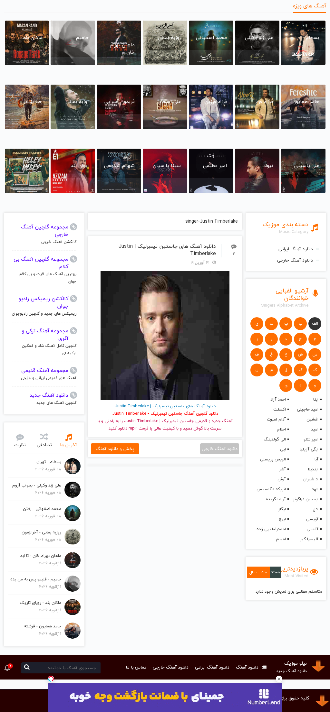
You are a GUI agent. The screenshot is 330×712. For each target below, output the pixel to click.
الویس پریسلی (273, 459)
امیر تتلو (311, 439)
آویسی (312, 518)
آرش (281, 479)
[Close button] (279, 679)
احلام (281, 429)
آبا (316, 459)
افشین (312, 419)
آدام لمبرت (276, 419)
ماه (264, 572)
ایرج (282, 518)
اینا (315, 399)
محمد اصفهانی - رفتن (42, 508)
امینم (281, 538)
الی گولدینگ (275, 439)
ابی (283, 449)
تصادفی (44, 445)
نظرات (20, 445)
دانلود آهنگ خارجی (295, 260)
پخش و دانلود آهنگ (115, 449)
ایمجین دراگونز (305, 499)
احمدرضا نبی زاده (271, 528)
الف (315, 323)
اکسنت (279, 409)
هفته (275, 572)
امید (314, 429)
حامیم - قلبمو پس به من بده (35, 579)
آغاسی (312, 528)
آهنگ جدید (222, 420)
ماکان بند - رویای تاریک (40, 602)
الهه (315, 489)
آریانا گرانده (276, 499)
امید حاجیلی (307, 409)
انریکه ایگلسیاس (271, 489)
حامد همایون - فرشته (42, 626)
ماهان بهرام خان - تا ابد (40, 555)
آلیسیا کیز (309, 538)
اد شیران (310, 479)
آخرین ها (68, 445)
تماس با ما (136, 667)
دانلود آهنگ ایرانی (295, 249)
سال (253, 572)
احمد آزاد (278, 399)
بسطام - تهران (48, 461)
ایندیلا (313, 469)
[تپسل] (51, 679)
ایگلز (282, 509)
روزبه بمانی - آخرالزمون (41, 532)
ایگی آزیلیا (309, 449)
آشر (282, 469)
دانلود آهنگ (247, 667)
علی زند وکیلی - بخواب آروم (36, 485)
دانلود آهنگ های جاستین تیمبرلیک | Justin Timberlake (167, 250)
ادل (315, 509)
